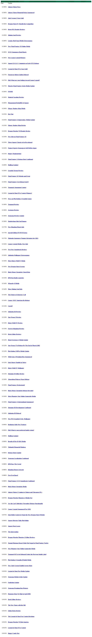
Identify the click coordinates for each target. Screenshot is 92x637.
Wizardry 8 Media (13, 283)
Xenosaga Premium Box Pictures (18, 588)
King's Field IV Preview (15, 323)
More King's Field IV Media (16, 261)
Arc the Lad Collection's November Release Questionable (25, 503)
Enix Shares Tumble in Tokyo (17, 362)
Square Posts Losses (14, 526)
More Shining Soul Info (15, 289)
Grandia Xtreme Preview (15, 170)
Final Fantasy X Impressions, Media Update (21, 120)
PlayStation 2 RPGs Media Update (18, 351)
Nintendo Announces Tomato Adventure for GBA (23, 238)
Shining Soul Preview (14, 35)
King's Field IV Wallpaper (16, 368)
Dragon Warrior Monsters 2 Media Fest (20, 498)
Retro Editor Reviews (14, 334)
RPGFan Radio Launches (16, 278)
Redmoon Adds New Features (17, 424)
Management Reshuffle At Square (18, 103)
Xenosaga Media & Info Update (17, 577)
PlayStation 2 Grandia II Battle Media (19, 560)
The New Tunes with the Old (17, 605)
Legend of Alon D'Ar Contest (17, 628)
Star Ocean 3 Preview (14, 317)
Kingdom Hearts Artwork (16, 469)
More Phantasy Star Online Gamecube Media (22, 396)
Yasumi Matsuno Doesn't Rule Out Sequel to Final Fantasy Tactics (28, 543)
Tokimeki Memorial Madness (17, 447)
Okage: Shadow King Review (17, 125)
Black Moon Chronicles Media (17, 486)
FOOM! (10, 91)
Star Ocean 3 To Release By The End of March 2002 (24, 345)
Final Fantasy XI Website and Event (19, 176)
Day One (10, 114)
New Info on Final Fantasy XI (17, 136)
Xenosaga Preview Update (16, 216)
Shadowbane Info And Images (17, 221)
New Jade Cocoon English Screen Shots (20, 565)
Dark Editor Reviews (14, 599)
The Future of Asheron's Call (17, 294)
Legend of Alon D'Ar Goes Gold (17, 69)
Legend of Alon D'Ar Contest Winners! (20, 193)
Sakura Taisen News (14, 7)
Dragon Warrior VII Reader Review (19, 131)
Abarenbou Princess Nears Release (18, 379)
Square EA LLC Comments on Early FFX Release (23, 63)
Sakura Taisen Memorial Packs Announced (21, 12)
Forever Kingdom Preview (16, 328)
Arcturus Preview (13, 210)
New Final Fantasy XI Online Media (19, 46)
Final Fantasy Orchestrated (16, 385)
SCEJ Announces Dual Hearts (17, 52)
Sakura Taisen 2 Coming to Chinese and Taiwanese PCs (25, 492)
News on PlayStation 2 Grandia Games (20, 199)
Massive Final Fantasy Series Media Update (21, 86)
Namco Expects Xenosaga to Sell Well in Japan (22, 148)
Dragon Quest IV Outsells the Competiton (20, 24)
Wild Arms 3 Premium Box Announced (20, 357)
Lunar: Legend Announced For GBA (19, 509)
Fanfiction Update (13, 582)
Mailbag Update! (13, 165)
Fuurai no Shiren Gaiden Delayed (18, 74)
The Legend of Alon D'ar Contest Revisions (21, 616)
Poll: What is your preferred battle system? (21, 430)
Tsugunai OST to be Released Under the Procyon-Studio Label (27, 554)
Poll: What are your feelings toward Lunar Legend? (24, 80)
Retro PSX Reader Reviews (16, 29)
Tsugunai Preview (13, 204)
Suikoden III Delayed (14, 413)
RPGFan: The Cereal (14, 464)
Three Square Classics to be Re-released (20, 142)
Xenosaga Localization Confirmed (18, 458)
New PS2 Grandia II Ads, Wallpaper (19, 419)
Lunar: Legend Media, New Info (18, 244)
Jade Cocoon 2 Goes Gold (16, 18)
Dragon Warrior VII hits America (18, 622)
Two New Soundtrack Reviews (17, 249)
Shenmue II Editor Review (16, 374)
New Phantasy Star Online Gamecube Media (21, 548)
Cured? (10, 306)
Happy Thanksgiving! (14, 153)
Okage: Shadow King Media (16, 108)
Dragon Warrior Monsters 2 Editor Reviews (21, 537)
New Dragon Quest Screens (16, 266)
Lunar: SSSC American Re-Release (19, 300)
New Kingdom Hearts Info (16, 227)
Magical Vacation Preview (16, 97)
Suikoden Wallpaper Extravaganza (18, 255)
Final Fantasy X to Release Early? (18, 182)
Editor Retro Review (14, 611)
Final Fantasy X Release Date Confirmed (20, 159)
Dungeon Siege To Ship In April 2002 (19, 594)
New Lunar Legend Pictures (16, 57)
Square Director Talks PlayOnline (18, 520)
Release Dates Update (14, 453)
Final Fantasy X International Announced (21, 402)
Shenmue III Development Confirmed (19, 407)
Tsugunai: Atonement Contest (17, 187)
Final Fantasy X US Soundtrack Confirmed (21, 481)
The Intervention (13, 532)
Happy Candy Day (13, 633)
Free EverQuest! (13, 475)
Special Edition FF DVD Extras (17, 232)
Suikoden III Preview (14, 311)
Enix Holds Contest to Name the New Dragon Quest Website (26, 515)
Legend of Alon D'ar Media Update (19, 571)
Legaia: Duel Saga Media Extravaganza (20, 41)
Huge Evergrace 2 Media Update (18, 340)
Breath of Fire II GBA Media (17, 441)
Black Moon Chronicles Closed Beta (19, 272)
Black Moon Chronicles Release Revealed (20, 390)
